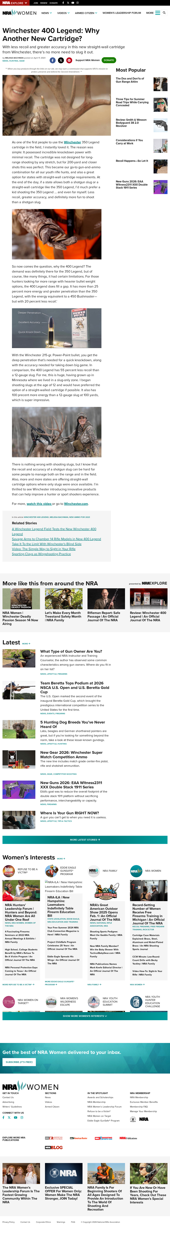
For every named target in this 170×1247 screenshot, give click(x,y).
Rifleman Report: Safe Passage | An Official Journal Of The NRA (103, 616)
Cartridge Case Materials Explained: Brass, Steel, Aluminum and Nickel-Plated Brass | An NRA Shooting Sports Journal (147, 942)
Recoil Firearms (140, 926)
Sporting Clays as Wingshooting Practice (41, 553)
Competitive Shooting (65, 774)
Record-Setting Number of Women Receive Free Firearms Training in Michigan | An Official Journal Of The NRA (148, 914)
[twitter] (61, 59)
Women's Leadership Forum (122, 13)
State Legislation (56, 918)
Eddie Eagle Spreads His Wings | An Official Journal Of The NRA (63, 960)
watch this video (39, 503)
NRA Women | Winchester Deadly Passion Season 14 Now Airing (20, 618)
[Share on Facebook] (52, 59)
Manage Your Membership (143, 1111)
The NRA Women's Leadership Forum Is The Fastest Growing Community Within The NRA (21, 1195)
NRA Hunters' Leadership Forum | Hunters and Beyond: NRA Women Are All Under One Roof (21, 912)
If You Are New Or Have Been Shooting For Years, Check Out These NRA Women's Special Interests (148, 1195)
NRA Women (153, 871)
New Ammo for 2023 (79, 517)
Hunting (13, 60)
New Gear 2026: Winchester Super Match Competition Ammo (71, 754)
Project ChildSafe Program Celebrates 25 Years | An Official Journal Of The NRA (62, 945)
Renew (43, 2)
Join (36, 2)
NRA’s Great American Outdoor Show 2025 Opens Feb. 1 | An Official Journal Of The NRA (105, 912)
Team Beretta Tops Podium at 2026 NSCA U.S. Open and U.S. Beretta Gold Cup (74, 687)
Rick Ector (148, 929)
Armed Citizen (84, 13)
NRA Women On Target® (28, 1001)
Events (50, 713)
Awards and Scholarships (100, 1097)
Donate (54, 2)
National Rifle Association (101, 924)
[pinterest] (69, 59)
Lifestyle (52, 673)
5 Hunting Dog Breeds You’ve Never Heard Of (72, 724)
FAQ (73, 1222)
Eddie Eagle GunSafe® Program (68, 871)
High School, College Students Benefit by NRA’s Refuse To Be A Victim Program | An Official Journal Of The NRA (21, 955)
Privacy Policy (8, 1222)
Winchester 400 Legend (36, 517)
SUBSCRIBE (19, 1062)
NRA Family (110, 871)
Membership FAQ (139, 1106)
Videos (62, 13)
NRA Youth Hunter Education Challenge (152, 1001)
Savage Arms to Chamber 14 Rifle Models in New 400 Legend (56, 538)
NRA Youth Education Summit (110, 1001)
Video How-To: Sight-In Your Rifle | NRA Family (147, 972)
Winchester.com (76, 503)
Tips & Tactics (65, 821)
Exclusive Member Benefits (144, 1102)
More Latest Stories (98, 840)
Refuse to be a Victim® (99, 1111)
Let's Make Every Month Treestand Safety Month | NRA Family (63, 616)
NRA (106, 925)
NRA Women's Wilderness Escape (69, 1001)
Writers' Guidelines (12, 1106)
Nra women (18, 922)
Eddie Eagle (73, 918)
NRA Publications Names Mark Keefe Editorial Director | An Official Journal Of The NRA (106, 969)
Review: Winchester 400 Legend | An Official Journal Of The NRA (148, 616)
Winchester (72, 142)
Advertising (8, 1102)
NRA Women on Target (99, 1116)
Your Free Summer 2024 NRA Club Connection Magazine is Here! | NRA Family (63, 931)
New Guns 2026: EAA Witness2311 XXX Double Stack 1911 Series (71, 785)
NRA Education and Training (62, 921)
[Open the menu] (158, 12)
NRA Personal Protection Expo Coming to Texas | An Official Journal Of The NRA (21, 971)
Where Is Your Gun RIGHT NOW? (69, 813)
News (45, 13)
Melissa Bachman (59, 517)
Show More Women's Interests (103, 1016)
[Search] (164, 13)
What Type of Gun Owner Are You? (71, 651)
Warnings (61, 1222)
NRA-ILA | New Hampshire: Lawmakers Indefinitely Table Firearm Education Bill (61, 906)
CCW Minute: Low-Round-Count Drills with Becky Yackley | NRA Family (146, 960)
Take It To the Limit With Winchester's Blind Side (47, 543)
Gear (22, 60)
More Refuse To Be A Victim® (17, 984)
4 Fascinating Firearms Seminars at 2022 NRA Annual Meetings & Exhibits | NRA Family (20, 937)
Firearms (62, 673)
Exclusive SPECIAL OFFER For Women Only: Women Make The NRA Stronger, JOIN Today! (63, 1193)
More (25, 643)
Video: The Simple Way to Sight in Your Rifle (44, 548)
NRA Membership (96, 1102)
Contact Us (8, 1097)
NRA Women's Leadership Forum (104, 1106)
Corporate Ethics (43, 1222)
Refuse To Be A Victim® (28, 870)
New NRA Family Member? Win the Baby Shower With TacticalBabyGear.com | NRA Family (105, 951)
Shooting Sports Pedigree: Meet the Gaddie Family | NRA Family (106, 935)
